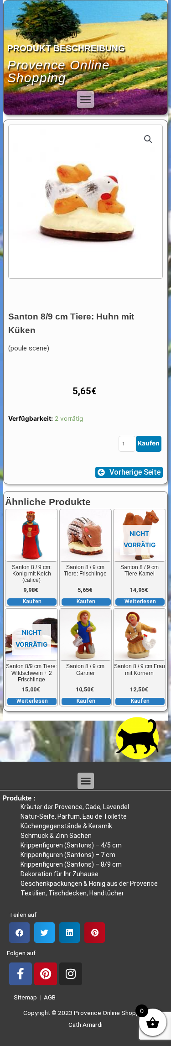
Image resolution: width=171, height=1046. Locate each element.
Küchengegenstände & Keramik (66, 826)
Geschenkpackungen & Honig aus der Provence (89, 883)
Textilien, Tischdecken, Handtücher (72, 893)
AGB (50, 997)
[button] (86, 99)
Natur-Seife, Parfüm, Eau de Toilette (74, 816)
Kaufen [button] (32, 601)
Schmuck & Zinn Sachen (56, 835)
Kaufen (149, 443)
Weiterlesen (140, 601)
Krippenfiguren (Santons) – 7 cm (68, 854)
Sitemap (24, 997)
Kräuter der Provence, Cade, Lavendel (75, 807)
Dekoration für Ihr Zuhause (59, 874)
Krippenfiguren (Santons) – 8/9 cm (71, 864)
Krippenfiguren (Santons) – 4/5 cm (71, 845)
